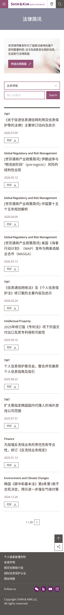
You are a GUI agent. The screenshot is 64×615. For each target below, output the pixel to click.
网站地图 (9, 579)
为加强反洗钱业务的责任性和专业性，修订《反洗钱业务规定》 (29, 447)
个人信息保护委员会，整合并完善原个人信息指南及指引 (31, 369)
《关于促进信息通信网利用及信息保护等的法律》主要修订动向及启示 (31, 123)
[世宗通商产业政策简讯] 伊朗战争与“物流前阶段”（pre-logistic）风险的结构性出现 (31, 164)
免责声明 (9, 562)
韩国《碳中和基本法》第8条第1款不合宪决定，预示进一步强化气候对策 (31, 487)
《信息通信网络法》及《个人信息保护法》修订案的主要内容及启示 (31, 290)
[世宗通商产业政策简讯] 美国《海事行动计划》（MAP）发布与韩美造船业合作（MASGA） (31, 248)
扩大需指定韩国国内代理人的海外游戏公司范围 (31, 408)
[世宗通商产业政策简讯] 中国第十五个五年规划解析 (31, 206)
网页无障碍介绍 (13, 568)
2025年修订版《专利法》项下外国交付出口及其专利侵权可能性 (31, 330)
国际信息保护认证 (15, 573)
